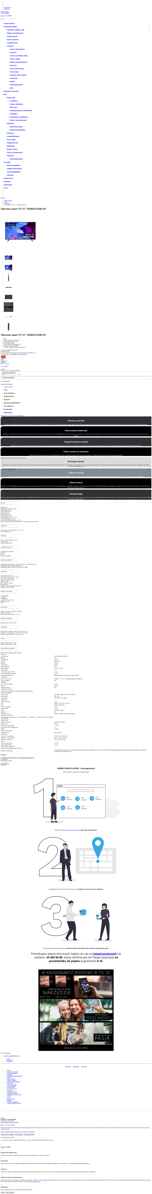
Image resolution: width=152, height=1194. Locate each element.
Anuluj (2, 1192)
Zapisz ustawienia (10, 1192)
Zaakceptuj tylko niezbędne (7, 1134)
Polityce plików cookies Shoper (32, 1181)
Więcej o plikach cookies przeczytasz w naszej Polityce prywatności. (18, 1131)
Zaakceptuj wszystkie (29, 1134)
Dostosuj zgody (19, 1134)
